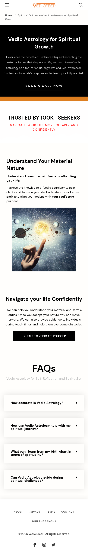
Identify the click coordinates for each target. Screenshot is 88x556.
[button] (44, 403)
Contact (67, 511)
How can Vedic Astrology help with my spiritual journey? (41, 427)
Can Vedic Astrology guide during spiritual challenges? (37, 479)
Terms (50, 511)
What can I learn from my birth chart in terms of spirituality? (41, 453)
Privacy (34, 511)
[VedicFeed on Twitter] (53, 545)
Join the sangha (44, 521)
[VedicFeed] (44, 5)
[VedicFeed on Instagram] (44, 545)
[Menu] (7, 5)
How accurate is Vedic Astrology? (37, 403)
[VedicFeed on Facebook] (35, 545)
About (18, 511)
